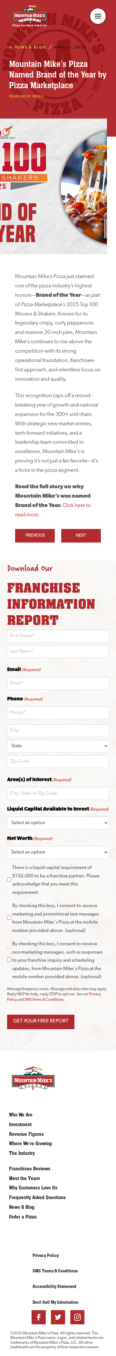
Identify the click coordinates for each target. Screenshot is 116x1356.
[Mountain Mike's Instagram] (77, 1317)
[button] (98, 16)
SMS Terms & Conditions (44, 1000)
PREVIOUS (35, 535)
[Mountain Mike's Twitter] (58, 1317)
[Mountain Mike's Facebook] (39, 1317)
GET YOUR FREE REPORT (40, 1021)
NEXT (81, 535)
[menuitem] (40, 1115)
